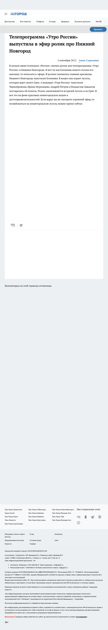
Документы (9, 21)
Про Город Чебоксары (37, 509)
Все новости (25, 21)
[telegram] (22, 225)
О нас (32, 534)
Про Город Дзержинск (13, 509)
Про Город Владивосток (61, 520)
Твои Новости (10, 520)
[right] (105, 21)
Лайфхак (40, 21)
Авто (56, 540)
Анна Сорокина (89, 60)
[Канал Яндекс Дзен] (99, 517)
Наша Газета (10, 513)
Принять (98, 29)
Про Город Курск (11, 516)
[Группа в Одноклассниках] (85, 517)
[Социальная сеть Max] (78, 522)
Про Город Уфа (58, 516)
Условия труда (35, 540)
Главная (33, 544)
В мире (52, 21)
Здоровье (65, 21)
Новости (8, 544)
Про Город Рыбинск (36, 516)
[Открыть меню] (6, 14)
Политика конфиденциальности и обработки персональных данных (31, 603)
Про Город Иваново (36, 513)
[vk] (13, 225)
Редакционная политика (14, 540)
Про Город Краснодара (14, 524)
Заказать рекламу (82, 21)
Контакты (58, 534)
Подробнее (79, 599)
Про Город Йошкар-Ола (61, 513)
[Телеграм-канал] (92, 517)
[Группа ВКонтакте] (78, 517)
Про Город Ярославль (37, 520)
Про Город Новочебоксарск (63, 509)
